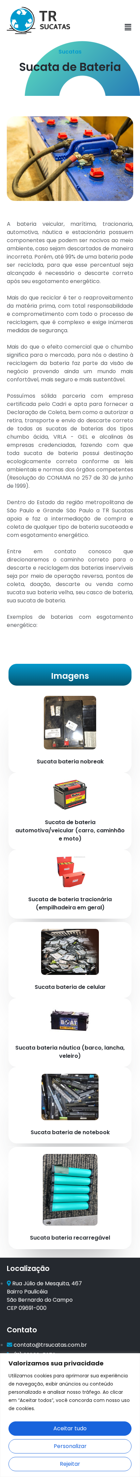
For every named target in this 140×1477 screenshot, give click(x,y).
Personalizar (70, 1446)
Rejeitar (70, 1464)
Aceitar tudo (70, 1428)
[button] (128, 27)
